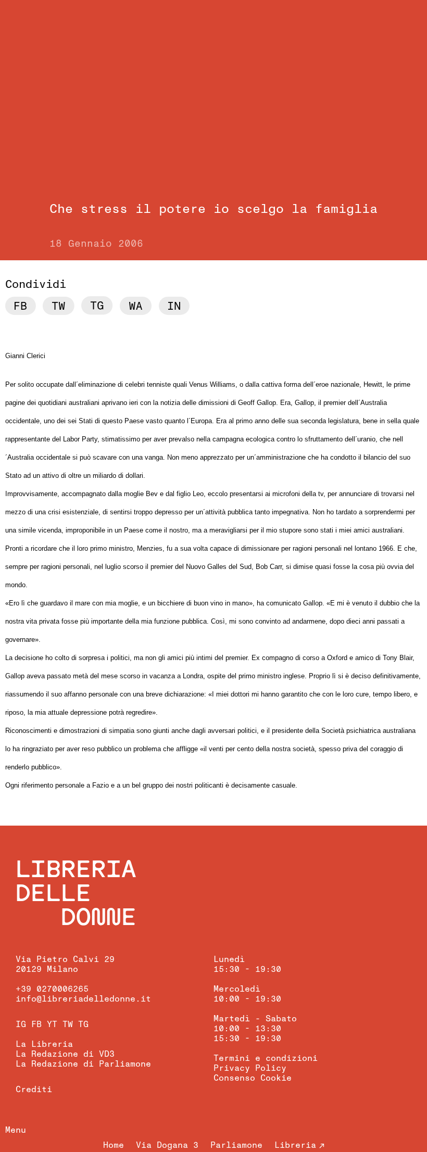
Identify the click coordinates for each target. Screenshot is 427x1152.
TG (83, 1024)
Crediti (34, 1089)
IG (21, 1024)
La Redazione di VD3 (65, 1054)
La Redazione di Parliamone (83, 1064)
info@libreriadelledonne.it (83, 999)
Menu (15, 1130)
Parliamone (236, 1145)
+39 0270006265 (52, 989)
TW (67, 1024)
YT (52, 1024)
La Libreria (44, 1044)
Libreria (295, 1145)
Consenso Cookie (253, 1078)
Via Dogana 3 (167, 1145)
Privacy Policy (250, 1068)
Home (113, 1145)
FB (36, 1024)
